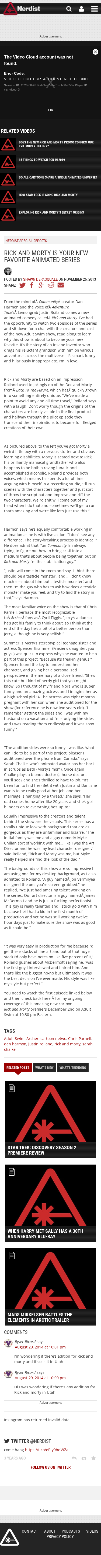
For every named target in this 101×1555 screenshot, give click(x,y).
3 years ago (15, 1458)
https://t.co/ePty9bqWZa (46, 1449)
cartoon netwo (53, 1038)
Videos (92, 1531)
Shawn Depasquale (40, 279)
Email (60, 285)
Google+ (41, 285)
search (69, 9)
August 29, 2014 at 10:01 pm (40, 1347)
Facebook (32, 285)
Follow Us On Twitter (51, 1467)
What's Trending (73, 1068)
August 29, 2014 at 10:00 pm (40, 1377)
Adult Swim (14, 1038)
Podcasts (71, 1531)
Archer (32, 1038)
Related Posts (17, 1068)
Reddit (50, 285)
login (81, 9)
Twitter (22, 285)
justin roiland (40, 1043)
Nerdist (22, 9)
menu (94, 9)
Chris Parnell (79, 1038)
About (49, 1531)
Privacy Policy (60, 1536)
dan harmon (15, 1043)
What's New (44, 1068)
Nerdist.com (9, 1537)
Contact (30, 1531)
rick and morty (67, 1043)
